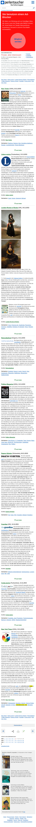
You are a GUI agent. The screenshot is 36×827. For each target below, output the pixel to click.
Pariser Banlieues (19, 145)
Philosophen (12, 93)
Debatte (22, 818)
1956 (8, 573)
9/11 (10, 444)
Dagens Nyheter (14, 81)
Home (4, 816)
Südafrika (9, 326)
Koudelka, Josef (12, 618)
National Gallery (18, 278)
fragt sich (23, 91)
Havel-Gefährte (31, 157)
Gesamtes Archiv (5, 746)
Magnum (3, 620)
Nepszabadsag (30, 79)
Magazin (13, 633)
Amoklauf (10, 371)
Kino (25, 818)
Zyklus (12, 596)
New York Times (6, 629)
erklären (16, 693)
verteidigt (14, 171)
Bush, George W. (9, 442)
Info (3, 753)
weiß (17, 686)
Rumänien (20, 618)
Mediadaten (10, 820)
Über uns (20, 820)
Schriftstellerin (5, 530)
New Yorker (4, 79)
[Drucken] (18, 731)
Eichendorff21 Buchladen (26, 821)
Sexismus (3, 326)
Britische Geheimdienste (14, 572)
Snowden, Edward (22, 515)
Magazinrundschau (6, 52)
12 (23, 740)
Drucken (28, 53)
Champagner (4, 444)
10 (18, 740)
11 (21, 740)
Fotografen (4, 589)
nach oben (19, 150)
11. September (19, 440)
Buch (19, 94)
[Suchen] (33, 8)
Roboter (3, 145)
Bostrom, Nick (17, 143)
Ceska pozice (27, 81)
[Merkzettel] (23, 731)
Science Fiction (30, 703)
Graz (28, 371)
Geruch (24, 371)
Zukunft (3, 705)
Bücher (17, 816)
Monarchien (24, 373)
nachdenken (14, 637)
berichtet (17, 130)
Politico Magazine (6, 81)
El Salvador (21, 326)
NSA (15, 515)
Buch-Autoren (22, 816)
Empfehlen (28, 55)
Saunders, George (20, 703)
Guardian (21, 81)
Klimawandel (11, 703)
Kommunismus (25, 572)
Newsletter (25, 820)
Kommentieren (29, 57)
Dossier (3, 133)
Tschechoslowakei (28, 618)
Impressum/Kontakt (8, 821)
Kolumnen (12, 818)
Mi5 (6, 573)
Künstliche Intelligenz (26, 143)
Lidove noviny (11, 79)
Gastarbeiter (4, 373)
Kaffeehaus (17, 373)
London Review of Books (20, 79)
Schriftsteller (17, 342)
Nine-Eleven (11, 440)
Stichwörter (29, 816)
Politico (13, 444)
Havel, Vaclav (11, 198)
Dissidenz (29, 515)
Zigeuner (8, 620)
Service (15, 820)
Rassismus (28, 325)
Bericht (17, 135)
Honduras (15, 326)
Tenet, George (27, 440)
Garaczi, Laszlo (18, 371)
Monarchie (11, 373)
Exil (9, 515)
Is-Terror (13, 705)
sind (2, 459)
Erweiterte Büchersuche (7, 10)
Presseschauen (10, 816)
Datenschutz (17, 821)
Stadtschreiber (5, 375)
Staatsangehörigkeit (21, 620)
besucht (8, 278)
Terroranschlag (18, 442)
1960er (13, 620)
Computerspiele (10, 145)
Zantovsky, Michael (21, 198)
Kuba (12, 515)
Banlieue (10, 143)
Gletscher (8, 705)
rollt (11, 315)
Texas (26, 326)
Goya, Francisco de (13, 325)
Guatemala (22, 325)
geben (14, 534)
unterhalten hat (14, 400)
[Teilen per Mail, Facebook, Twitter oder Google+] (12, 731)
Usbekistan (25, 442)
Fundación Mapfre (20, 592)
